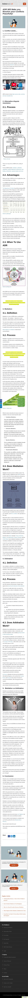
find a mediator (14, 513)
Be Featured (6, 939)
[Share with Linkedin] (14, 836)
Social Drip (6, 943)
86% (19, 474)
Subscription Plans (8, 931)
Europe (5, 674)
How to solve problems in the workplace (13, 903)
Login (5, 950)
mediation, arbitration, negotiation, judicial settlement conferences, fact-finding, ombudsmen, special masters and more (13, 169)
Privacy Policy (7, 965)
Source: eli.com (6, 158)
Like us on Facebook (8, 979)
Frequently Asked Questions (10, 957)
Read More (14, 865)
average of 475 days (8, 641)
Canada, (22, 676)
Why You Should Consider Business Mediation (14, 907)
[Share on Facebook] (9, 836)
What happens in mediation (8, 329)
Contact (5, 972)
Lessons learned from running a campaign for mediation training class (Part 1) (14, 862)
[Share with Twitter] (11, 836)
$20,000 (12, 64)
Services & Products (8, 927)
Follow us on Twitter (8, 983)
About (5, 968)
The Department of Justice (8, 188)
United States (5, 539)
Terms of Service (7, 961)
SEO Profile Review (8, 947)
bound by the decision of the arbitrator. (16, 585)
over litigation (20, 814)
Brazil (10, 535)
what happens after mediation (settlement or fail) (15, 910)
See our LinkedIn (7, 986)
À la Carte (6, 935)
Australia (9, 677)
